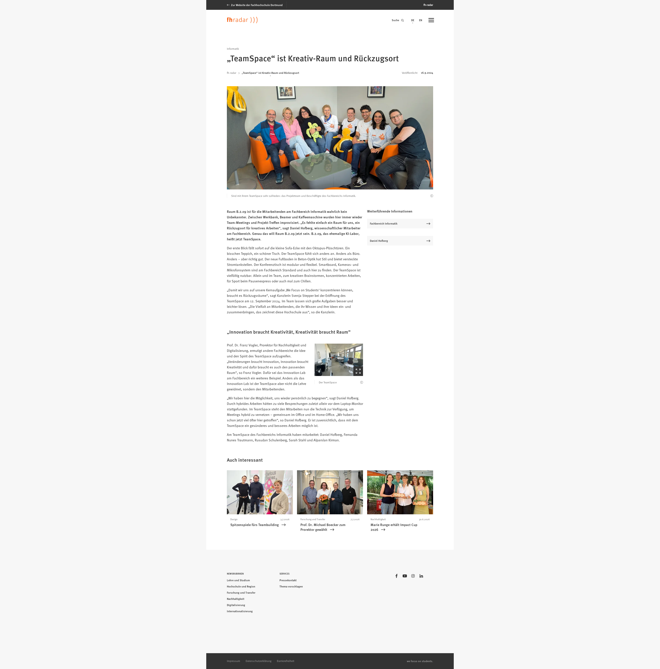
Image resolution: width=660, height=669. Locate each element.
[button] (339, 360)
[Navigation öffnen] (431, 20)
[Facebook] (396, 576)
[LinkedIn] (421, 576)
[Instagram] (413, 576)
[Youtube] (405, 576)
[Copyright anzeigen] (432, 196)
